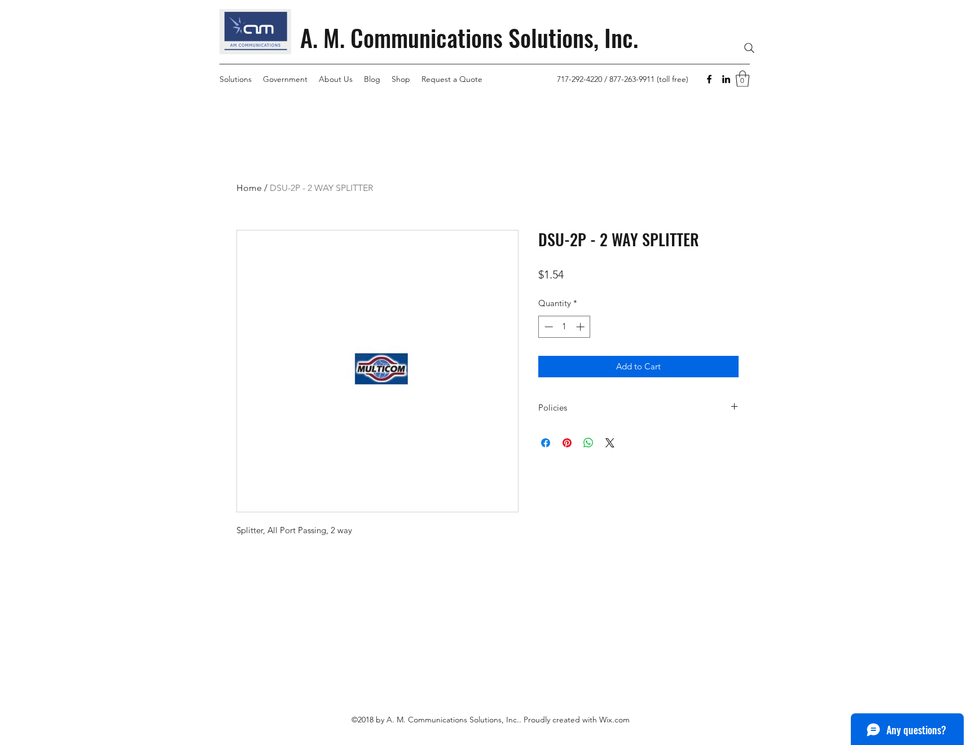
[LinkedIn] (726, 79)
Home (249, 187)
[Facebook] (709, 79)
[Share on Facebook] (545, 443)
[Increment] (581, 326)
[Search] (749, 48)
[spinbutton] (564, 326)
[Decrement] (547, 326)
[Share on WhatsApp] (588, 443)
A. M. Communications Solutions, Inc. (469, 37)
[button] (742, 79)
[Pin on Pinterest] (567, 443)
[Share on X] (610, 443)
